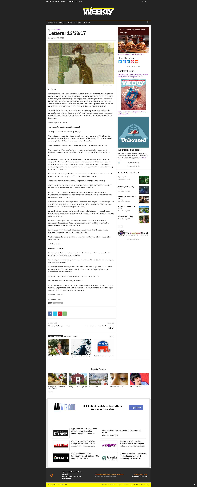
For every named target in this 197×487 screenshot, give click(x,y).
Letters (57, 29)
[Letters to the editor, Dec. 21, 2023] (81, 347)
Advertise (71, 1)
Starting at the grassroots (58, 326)
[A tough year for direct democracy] (57, 379)
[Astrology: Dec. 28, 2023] (144, 190)
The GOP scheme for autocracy (103, 356)
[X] (149, 1)
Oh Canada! (93, 386)
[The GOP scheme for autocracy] (103, 347)
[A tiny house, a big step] (78, 379)
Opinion (51, 29)
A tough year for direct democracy (57, 387)
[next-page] (113, 336)
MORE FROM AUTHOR (70, 336)
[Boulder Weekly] (98, 11)
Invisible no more (116, 386)
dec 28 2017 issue (58, 303)
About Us (79, 1)
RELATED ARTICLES (55, 336)
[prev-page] (110, 336)
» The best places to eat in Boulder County (131, 54)
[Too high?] (144, 180)
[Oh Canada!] (98, 379)
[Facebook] (142, 1)
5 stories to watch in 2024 (126, 207)
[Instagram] (146, 1)
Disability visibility (54, 356)
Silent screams (135, 386)
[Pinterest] (60, 314)
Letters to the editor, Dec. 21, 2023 (80, 356)
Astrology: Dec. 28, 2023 (126, 188)
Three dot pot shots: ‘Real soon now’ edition (99, 327)
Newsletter (50, 1)
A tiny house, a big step (78, 386)
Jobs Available (135, 484)
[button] (148, 22)
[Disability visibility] (58, 347)
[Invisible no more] (119, 379)
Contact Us (112, 484)
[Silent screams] (139, 379)
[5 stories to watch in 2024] (144, 209)
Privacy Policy (145, 484)
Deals (57, 1)
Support (63, 1)
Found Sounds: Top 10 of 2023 (127, 197)
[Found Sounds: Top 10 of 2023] (144, 199)
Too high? (122, 177)
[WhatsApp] (64, 314)
